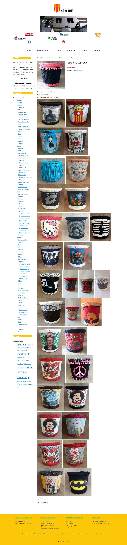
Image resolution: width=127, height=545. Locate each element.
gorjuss (25, 364)
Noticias (84, 50)
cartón (26, 350)
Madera (19, 146)
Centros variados (22, 240)
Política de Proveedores (68, 534)
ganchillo (20, 364)
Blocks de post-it (22, 194)
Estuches (20, 204)
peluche (31, 377)
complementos (24, 354)
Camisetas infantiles (24, 271)
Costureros (21, 184)
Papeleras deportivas (24, 218)
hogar (29, 367)
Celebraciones (21, 110)
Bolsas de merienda (23, 259)
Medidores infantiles (23, 189)
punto (18, 381)
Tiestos (20, 136)
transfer (25, 384)
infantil (20, 372)
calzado (22, 350)
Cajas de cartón (22, 153)
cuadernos (19, 357)
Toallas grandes (23, 310)
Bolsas (20, 257)
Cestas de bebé (22, 112)
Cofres (19, 179)
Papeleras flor (22, 220)
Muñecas (20, 295)
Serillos (20, 302)
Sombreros (21, 305)
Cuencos (20, 143)
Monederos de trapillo (23, 290)
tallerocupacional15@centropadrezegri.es (24, 86)
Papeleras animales (24, 213)
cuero (23, 357)
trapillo (29, 384)
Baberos (20, 254)
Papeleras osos (23, 225)
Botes (19, 322)
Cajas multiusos (22, 172)
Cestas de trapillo (22, 278)
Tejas (19, 134)
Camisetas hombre (25, 266)
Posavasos (21, 329)
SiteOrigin (66, 541)
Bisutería (19, 100)
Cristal (18, 138)
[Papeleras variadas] (51, 88)
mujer (26, 377)
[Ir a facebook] (29, 42)
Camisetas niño (24, 276)
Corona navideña (22, 324)
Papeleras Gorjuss (24, 223)
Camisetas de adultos (24, 264)
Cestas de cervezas (23, 117)
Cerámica (19, 131)
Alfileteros (20, 249)
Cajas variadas (22, 175)
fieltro (27, 360)
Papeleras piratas (23, 228)
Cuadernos (21, 201)
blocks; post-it (30, 344)
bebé (24, 344)
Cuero (19, 326)
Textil (18, 247)
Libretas (20, 206)
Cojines (20, 281)
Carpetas (20, 199)
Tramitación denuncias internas (84, 534)
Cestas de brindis (22, 114)
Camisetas (21, 261)
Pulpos (20, 300)
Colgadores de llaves (23, 182)
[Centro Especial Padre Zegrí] (63, 8)
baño (19, 344)
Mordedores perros (23, 293)
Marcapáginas (21, 208)
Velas (19, 331)
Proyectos (57, 50)
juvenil (26, 372)
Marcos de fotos (22, 187)
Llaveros (20, 105)
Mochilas (20, 288)
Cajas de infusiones (23, 155)
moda (20, 377)
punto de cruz (23, 381)
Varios (18, 317)
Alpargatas (21, 252)
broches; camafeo (25, 347)
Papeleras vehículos (24, 232)
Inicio (29, 50)
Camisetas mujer (24, 269)
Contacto (97, 50)
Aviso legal (58, 534)
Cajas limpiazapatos (23, 170)
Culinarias (20, 242)
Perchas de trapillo (23, 298)
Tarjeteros (20, 235)
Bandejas (20, 141)
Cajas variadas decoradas (25, 177)
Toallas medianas (23, 312)
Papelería (19, 191)
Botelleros (20, 151)
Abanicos (20, 319)
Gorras (19, 286)
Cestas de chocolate (23, 119)
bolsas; (18, 347)
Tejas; (21, 384)
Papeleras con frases (24, 216)
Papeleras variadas (24, 230)
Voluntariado (71, 50)
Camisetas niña (24, 273)
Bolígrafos (20, 196)
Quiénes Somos (42, 50)
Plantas (19, 237)
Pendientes (21, 107)
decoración (21, 360)
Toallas (20, 307)
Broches (20, 102)
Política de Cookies (99, 534)
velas (18, 387)
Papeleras (20, 211)
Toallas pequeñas (23, 314)
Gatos (19, 283)
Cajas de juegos (22, 167)
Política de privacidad (48, 534)
